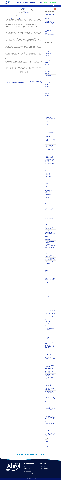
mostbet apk (47, 251)
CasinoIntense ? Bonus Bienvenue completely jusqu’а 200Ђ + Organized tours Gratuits (50, 16)
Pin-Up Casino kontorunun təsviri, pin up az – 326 (50, 301)
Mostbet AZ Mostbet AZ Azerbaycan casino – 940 (50, 259)
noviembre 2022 (48, 77)
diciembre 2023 (48, 53)
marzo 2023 (47, 69)
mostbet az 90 (48, 253)
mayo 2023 (47, 66)
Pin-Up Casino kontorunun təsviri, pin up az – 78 (50, 305)
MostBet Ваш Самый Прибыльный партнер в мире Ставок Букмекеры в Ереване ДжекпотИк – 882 (50, 278)
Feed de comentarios (49, 444)
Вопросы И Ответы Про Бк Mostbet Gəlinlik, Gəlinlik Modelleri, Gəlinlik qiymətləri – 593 (50, 379)
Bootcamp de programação (47, 198)
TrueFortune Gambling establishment (49, 39)
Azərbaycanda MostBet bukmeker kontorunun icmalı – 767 (49, 169)
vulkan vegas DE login (49, 368)
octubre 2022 (47, 79)
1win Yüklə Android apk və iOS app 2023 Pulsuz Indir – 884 (50, 126)
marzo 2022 (47, 91)
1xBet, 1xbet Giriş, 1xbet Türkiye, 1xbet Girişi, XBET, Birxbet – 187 (50, 151)
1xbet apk (47, 130)
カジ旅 (46, 426)
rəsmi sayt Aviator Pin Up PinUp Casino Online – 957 (50, 317)
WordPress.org (48, 446)
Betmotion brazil (48, 181)
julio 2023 (47, 62)
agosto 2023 (47, 60)
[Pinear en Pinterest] (25, 72)
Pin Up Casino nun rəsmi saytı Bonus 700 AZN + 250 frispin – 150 (50, 298)
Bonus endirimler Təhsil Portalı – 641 (49, 195)
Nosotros (36, 2)
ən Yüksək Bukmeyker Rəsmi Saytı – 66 (49, 375)
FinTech (46, 220)
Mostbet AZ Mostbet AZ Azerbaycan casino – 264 (49, 256)
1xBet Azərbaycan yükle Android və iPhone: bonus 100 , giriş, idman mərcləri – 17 (50, 140)
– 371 (46, 104)
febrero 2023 (47, 71)
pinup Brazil (47, 308)
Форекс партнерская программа (49, 424)
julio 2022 (47, 84)
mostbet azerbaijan (49, 261)
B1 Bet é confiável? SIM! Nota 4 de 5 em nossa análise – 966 (49, 173)
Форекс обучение (48, 421)
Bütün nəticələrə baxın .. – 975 (50, 204)
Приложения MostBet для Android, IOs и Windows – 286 (49, 403)
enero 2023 (47, 73)
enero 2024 (47, 51)
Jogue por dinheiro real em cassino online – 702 (50, 237)
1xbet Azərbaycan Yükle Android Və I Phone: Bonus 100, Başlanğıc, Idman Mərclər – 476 (50, 134)
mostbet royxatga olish (49, 268)
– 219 (46, 102)
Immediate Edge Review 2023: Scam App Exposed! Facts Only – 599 (50, 227)
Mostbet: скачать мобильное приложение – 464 (50, 290)
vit (45, 325)
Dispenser (22, 2)
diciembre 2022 (48, 75)
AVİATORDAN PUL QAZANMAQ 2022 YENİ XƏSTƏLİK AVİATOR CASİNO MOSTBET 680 (49, 155)
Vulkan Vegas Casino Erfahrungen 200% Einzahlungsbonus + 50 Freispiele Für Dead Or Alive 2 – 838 (49, 364)
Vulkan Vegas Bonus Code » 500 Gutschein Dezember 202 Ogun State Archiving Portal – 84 (50, 358)
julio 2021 (47, 95)
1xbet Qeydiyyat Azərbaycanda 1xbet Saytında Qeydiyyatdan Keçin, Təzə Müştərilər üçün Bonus (49, 22)
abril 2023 (47, 68)
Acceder (46, 441)
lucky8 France (48, 239)
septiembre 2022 (48, 80)
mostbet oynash (48, 265)
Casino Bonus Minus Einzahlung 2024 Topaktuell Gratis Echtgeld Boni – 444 (50, 210)
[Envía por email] (24, 72)
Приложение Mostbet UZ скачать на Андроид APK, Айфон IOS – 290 (50, 398)
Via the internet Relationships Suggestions (15, 82)
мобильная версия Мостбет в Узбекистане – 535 (50, 392)
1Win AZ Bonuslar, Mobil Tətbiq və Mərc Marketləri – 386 (50, 113)
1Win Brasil (47, 122)
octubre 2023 (47, 57)
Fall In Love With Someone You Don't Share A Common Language (50, 217)
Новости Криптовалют (49, 395)
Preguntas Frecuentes (29, 2)
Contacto (41, 2)
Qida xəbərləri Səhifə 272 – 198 (50, 314)
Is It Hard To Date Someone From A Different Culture (50, 233)
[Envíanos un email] (53, 5)
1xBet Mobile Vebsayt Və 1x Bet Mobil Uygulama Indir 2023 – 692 (50, 146)
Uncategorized (48, 323)
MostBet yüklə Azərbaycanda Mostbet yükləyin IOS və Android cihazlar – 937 (49, 272)
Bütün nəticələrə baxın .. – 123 (50, 201)
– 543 (46, 108)
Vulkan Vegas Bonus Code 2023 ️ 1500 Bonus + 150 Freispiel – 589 (50, 353)
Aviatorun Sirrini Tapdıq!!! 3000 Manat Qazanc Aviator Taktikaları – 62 (50, 160)
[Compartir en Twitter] (22, 72)
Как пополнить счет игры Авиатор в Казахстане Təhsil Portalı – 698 (50, 388)
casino (46, 206)
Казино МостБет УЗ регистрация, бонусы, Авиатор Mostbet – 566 (49, 384)
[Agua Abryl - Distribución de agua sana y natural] (8, 2)
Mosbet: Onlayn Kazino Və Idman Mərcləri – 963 (50, 242)
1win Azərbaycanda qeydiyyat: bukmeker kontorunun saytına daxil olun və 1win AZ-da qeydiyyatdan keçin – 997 (50, 119)
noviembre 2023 (48, 55)
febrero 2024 (47, 49)
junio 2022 (47, 86)
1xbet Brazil (47, 143)
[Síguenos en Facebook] (51, 5)
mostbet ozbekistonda (49, 266)
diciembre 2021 (48, 93)
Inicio (18, 2)
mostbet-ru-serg (48, 286)
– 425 (46, 106)
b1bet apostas (48, 176)
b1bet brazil (47, 178)
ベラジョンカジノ (48, 430)
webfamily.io (34, 478)
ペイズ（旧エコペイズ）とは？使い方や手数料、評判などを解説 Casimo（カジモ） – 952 (50, 434)
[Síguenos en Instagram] (52, 5)
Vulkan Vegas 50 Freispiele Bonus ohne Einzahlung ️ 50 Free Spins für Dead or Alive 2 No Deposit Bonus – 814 (50, 348)
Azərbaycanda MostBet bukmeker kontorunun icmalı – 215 (49, 164)
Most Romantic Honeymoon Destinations (50, 245)
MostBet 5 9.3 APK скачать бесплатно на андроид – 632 (50, 248)
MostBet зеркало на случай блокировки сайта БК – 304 (50, 284)
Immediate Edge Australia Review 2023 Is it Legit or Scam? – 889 (50, 223)
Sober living (47, 321)
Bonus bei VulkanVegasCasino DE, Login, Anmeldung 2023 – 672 (50, 185)
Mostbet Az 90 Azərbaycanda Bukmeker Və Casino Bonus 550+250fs (50, 35)
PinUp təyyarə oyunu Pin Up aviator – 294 (50, 311)
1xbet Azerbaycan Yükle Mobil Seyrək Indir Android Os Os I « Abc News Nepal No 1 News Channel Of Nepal (50, 29)
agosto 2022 (47, 82)
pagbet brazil (47, 294)
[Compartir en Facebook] (20, 72)
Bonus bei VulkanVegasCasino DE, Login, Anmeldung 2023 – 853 (50, 191)
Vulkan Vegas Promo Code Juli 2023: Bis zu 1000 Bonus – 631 (50, 371)
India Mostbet (48, 230)
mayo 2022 (47, 88)
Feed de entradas (48, 443)
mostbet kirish (48, 263)
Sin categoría (24, 8)
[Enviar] (55, 9)
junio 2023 (47, 64)
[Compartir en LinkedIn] (27, 72)
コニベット (47, 428)
